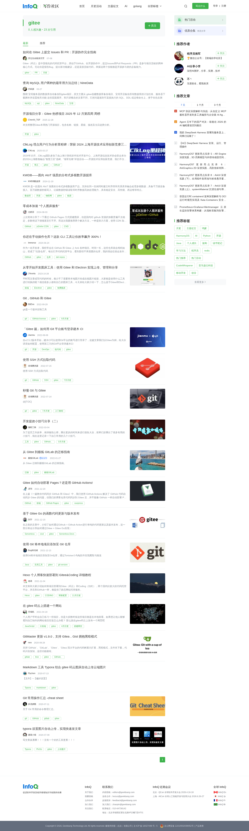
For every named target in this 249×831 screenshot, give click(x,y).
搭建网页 (78, 626)
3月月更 (61, 442)
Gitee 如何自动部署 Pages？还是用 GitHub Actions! (58, 482)
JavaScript (29, 626)
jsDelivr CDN (43, 226)
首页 (82, 6)
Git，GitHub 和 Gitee (37, 298)
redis (207, 250)
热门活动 (196, 258)
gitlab (27, 657)
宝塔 (71, 103)
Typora (28, 688)
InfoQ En (222, 792)
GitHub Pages (52, 503)
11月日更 (76, 595)
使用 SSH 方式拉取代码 (39, 359)
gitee (27, 72)
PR (36, 72)
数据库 (28, 195)
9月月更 (65, 318)
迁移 (27, 472)
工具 (27, 442)
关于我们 (89, 792)
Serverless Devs (66, 534)
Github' (57, 165)
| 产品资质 (199, 826)
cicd (42, 534)
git (26, 318)
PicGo (39, 749)
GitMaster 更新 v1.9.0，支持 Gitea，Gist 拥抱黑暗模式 (60, 636)
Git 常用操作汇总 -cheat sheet (43, 698)
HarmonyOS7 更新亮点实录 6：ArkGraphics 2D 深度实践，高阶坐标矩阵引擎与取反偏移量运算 (203, 168)
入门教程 (59, 411)
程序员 (195, 250)
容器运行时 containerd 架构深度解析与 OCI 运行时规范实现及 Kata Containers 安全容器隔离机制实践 (203, 200)
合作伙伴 (89, 800)
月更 (45, 72)
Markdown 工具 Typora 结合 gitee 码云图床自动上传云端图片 (64, 667)
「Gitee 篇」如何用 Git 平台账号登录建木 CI (53, 329)
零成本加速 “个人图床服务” (41, 206)
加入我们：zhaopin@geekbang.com (119, 804)
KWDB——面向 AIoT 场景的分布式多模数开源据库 (57, 175)
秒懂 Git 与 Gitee (34, 390)
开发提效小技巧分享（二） (41, 421)
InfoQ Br (222, 804)
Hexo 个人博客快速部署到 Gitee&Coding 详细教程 (57, 575)
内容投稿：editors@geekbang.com (118, 792)
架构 (204, 243)
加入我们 (89, 804)
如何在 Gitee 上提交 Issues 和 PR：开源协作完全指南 (59, 52)
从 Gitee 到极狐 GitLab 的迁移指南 (46, 452)
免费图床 (61, 288)
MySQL (28, 103)
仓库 (49, 257)
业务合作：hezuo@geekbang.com (118, 796)
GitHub (28, 226)
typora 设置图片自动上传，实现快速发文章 (52, 728)
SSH (46, 380)
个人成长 (191, 243)
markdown (41, 688)
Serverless (30, 534)
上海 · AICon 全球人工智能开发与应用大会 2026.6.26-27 (178, 796)
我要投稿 (89, 796)
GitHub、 (48, 442)
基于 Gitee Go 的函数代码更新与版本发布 (51, 513)
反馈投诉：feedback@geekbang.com (119, 800)
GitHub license (39, 318)
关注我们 (89, 808)
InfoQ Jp (222, 796)
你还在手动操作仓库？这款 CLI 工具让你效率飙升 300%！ (62, 236)
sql (38, 103)
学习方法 (181, 250)
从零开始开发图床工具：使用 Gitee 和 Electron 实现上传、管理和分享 (70, 267)
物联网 (49, 195)
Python (207, 235)
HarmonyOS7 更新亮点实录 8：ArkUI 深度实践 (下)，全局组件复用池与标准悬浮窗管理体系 (203, 179)
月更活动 (96, 6)
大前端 (43, 626)
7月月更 (67, 380)
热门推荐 (181, 258)
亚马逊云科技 (206, 265)
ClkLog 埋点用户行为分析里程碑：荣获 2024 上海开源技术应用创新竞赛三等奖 (76, 144)
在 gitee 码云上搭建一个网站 (42, 605)
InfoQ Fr (221, 800)
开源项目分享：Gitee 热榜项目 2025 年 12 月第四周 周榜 (61, 113)
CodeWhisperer (184, 265)
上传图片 (61, 749)
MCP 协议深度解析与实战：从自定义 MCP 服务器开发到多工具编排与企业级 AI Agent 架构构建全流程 (203, 115)
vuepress (78, 503)
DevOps (45, 349)
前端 (27, 288)
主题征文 (113, 6)
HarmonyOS (182, 235)
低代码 (58, 349)
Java (27, 565)
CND (66, 226)
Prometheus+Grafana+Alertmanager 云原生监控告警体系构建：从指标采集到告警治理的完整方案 (203, 210)
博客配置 (63, 595)
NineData (59, 103)
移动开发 (181, 273)
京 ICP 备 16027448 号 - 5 (146, 826)
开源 (27, 134)
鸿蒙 (204, 228)
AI (126, 6)
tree (37, 657)
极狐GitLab (49, 472)
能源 (69, 195)
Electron (38, 288)
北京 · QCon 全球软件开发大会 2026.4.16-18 (173, 792)
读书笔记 (217, 243)
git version (63, 565)
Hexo (27, 595)
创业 (193, 273)
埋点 (36, 165)
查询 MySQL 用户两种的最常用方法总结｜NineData (58, 83)
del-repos (60, 257)
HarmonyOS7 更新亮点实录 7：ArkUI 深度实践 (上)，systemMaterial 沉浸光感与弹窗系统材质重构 (203, 189)
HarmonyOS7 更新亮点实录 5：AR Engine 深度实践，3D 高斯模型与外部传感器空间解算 (203, 157)
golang (137, 6)
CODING (49, 595)
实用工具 (39, 565)
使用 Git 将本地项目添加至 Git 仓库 (47, 544)
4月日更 (65, 626)
